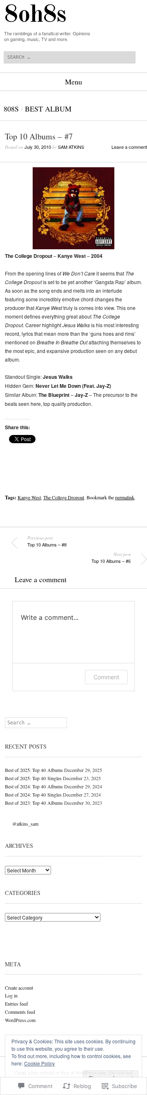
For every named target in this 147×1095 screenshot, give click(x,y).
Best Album (48, 109)
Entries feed (16, 1003)
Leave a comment (129, 146)
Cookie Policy (39, 1063)
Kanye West (29, 497)
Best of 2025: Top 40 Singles (33, 778)
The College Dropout (63, 497)
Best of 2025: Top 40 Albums (34, 770)
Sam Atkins (71, 146)
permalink (124, 497)
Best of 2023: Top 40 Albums (34, 802)
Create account (19, 987)
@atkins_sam (25, 823)
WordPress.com (20, 1020)
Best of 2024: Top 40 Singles (33, 794)
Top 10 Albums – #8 (47, 541)
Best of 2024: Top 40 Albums (34, 786)
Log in (11, 995)
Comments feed (20, 1011)
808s (11, 109)
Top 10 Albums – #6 (111, 557)
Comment (106, 677)
